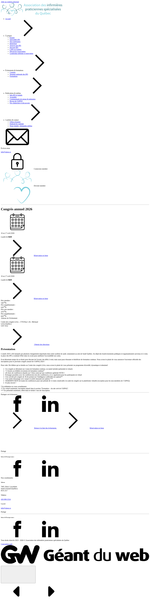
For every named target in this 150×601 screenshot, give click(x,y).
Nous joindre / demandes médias (21, 126)
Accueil (8, 19)
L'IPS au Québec (16, 49)
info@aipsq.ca (6, 508)
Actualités (13, 97)
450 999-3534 (6, 499)
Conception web (6, 544)
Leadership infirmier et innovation (21, 53)
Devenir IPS (14, 47)
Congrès (12, 72)
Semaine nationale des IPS (19, 74)
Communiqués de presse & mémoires (22, 99)
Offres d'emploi (15, 122)
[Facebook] (17, 476)
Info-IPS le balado (16, 95)
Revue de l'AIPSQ (16, 101)
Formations (13, 76)
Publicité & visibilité (17, 124)
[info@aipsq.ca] (17, 144)
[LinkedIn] (50, 476)
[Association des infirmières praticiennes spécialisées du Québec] (75, 563)
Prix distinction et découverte (20, 103)
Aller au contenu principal (10, 2)
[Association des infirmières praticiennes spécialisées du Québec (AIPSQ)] (31, 15)
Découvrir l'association (17, 51)
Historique (13, 44)
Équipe (12, 38)
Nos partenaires (15, 42)
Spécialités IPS (15, 40)
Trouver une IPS (15, 46)
